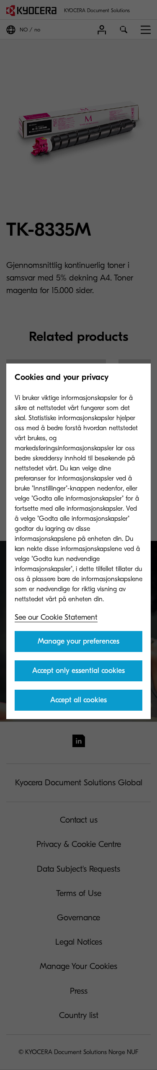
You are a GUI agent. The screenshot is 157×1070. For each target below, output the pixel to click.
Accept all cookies (78, 700)
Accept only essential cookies (78, 670)
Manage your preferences (78, 641)
